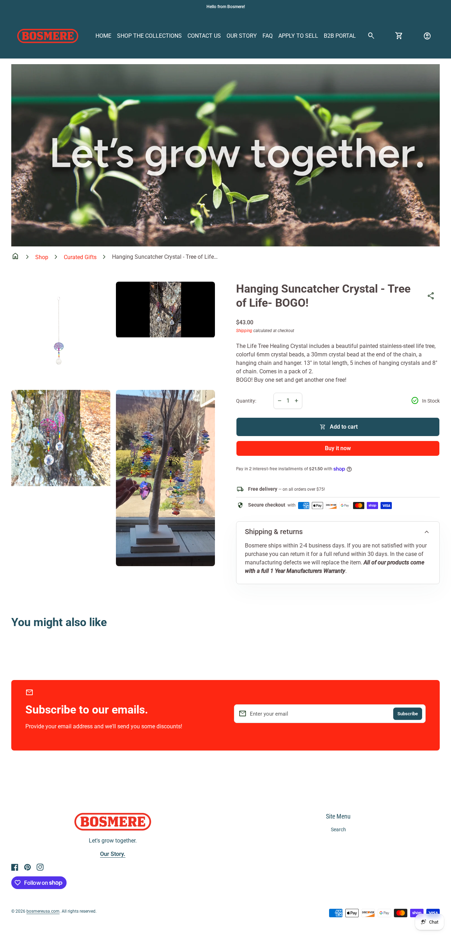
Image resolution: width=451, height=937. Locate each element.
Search (338, 829)
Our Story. (112, 854)
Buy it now (338, 448)
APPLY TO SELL (298, 35)
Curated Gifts (80, 257)
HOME (103, 35)
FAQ (267, 35)
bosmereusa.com (43, 911)
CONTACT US (204, 35)
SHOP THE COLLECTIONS (149, 35)
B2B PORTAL (340, 35)
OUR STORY (242, 35)
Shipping (244, 330)
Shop (41, 257)
